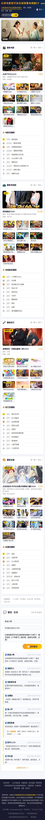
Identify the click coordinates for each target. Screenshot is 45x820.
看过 (39, 9)
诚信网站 (33, 817)
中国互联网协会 (32, 813)
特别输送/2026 (8, 211)
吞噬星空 (15, 573)
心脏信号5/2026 (36, 389)
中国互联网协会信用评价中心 (18, 817)
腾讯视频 (17, 788)
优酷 (22, 788)
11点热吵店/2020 (22, 378)
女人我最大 (15, 418)
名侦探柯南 (15, 588)
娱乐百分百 (15, 414)
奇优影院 (37, 599)
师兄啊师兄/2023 (8, 529)
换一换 (34, 48)
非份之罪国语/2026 (9, 241)
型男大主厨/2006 (8, 366)
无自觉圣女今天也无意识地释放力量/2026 (19, 486)
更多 (40, 48)
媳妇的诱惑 (17, 143)
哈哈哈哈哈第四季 (18, 433)
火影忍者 (15, 584)
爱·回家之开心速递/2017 (10, 229)
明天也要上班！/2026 (24, 241)
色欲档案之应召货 (18, 155)
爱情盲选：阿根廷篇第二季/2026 (15, 349)
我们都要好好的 (17, 311)
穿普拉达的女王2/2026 (10, 126)
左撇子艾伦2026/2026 (24, 518)
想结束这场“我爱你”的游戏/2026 (27, 506)
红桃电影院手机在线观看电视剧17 (11, 8)
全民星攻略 (15, 422)
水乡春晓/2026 (21, 92)
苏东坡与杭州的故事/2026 (25, 529)
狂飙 (13, 307)
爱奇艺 (27, 788)
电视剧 (29, 8)
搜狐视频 (31, 786)
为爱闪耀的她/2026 (23, 389)
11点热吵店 (15, 448)
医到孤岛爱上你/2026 (10, 252)
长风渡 (14, 280)
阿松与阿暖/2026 (36, 252)
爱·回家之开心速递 (18, 284)
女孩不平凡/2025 (9, 74)
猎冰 (13, 303)
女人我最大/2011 (36, 366)
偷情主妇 (15, 162)
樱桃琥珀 (15, 299)
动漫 (6, 11)
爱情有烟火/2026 (22, 229)
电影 (24, 8)
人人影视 (15, 599)
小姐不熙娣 (15, 444)
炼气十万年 (15, 580)
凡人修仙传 (15, 561)
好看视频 (38, 786)
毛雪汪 (14, 429)
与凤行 (14, 296)
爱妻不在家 (15, 174)
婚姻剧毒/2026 (8, 506)
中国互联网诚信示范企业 (16, 813)
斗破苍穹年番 (16, 569)
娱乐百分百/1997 (22, 366)
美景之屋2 (17, 170)
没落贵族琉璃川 (17, 147)
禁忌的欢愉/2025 (36, 115)
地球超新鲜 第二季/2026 (11, 401)
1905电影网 (16, 783)
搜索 (14, 15)
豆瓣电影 (24, 783)
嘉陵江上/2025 (35, 103)
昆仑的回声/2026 (8, 115)
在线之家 (30, 599)
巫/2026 (33, 241)
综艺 (2, 11)
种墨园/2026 (7, 92)
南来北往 (15, 292)
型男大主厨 (15, 426)
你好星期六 (15, 437)
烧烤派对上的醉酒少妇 (21, 166)
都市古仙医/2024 (36, 506)
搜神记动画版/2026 (9, 518)
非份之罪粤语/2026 (37, 229)
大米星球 (23, 599)
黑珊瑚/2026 (21, 252)
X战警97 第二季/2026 (10, 541)
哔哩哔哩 (39, 783)
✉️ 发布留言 (32, 646)
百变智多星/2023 (8, 378)
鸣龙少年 (15, 288)
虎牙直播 (31, 783)
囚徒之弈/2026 (8, 103)
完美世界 (15, 558)
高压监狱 (15, 139)
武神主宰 (17, 577)
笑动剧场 (15, 441)
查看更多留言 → (22, 768)
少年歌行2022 (16, 277)
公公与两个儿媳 (17, 158)
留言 (10, 11)
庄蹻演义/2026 (35, 92)
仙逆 (13, 554)
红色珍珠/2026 (8, 264)
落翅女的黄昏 (18, 151)
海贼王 (14, 565)
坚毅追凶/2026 (21, 115)
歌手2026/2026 (8, 389)
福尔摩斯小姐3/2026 (23, 103)
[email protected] (16, 809)
